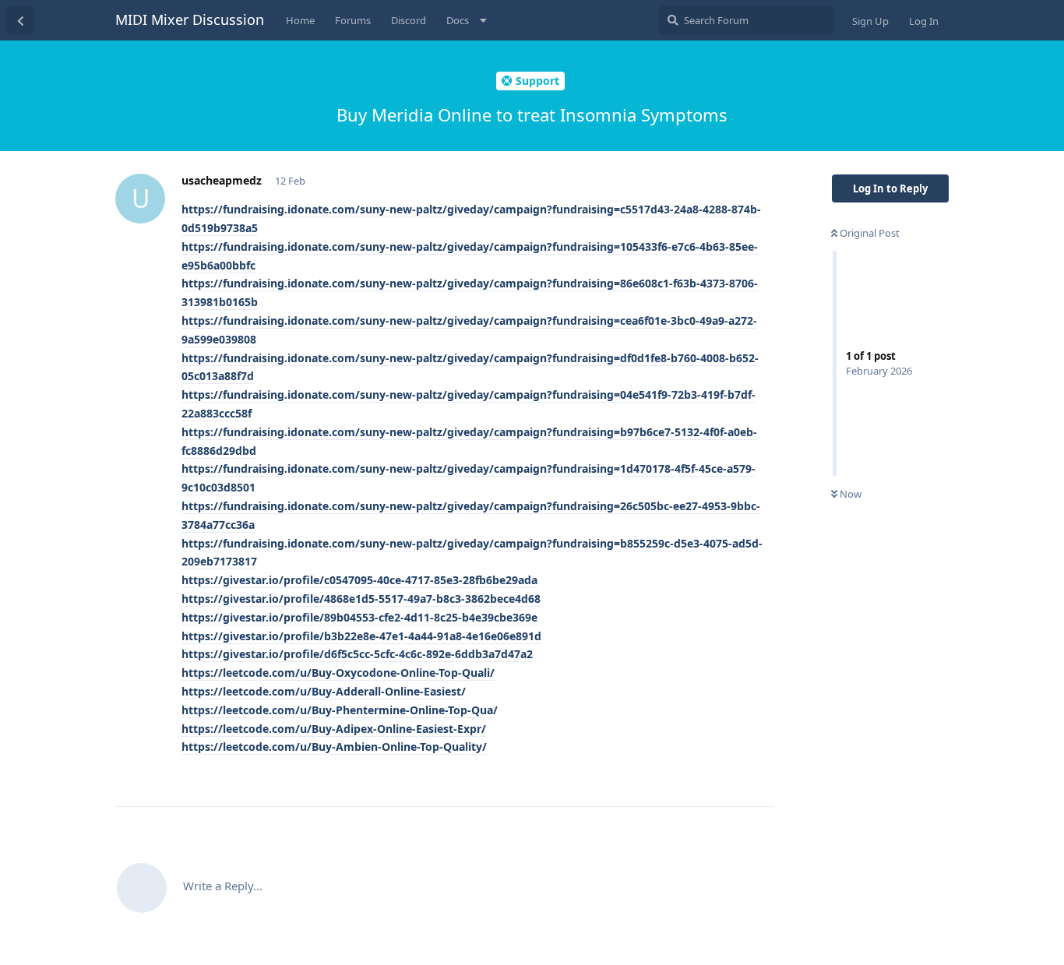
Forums (353, 20)
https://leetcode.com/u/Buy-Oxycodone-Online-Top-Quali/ (338, 672)
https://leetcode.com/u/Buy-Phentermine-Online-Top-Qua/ (339, 710)
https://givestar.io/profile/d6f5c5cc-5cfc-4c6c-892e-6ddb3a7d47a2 (357, 653)
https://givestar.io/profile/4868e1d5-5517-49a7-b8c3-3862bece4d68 (361, 598)
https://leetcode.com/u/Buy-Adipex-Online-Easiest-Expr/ (333, 728)
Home (300, 20)
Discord (408, 20)
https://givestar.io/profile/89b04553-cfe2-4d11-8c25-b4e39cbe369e (359, 617)
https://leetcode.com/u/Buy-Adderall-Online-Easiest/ (323, 691)
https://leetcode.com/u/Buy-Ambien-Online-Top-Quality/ (334, 746)
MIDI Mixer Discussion (189, 19)
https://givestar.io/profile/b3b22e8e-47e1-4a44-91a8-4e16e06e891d (361, 636)
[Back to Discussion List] (20, 20)
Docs (457, 20)
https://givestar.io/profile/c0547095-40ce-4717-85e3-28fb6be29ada (359, 579)
